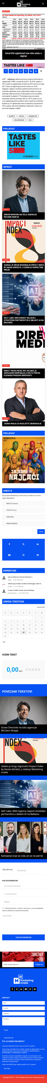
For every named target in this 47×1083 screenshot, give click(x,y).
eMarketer (11, 79)
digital (21, 116)
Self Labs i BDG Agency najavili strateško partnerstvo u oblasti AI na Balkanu (24, 320)
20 (23, 629)
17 (5, 629)
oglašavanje (19, 120)
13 (23, 625)
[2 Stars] (29, 669)
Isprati (6, 209)
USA (30, 120)
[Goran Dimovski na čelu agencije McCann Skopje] (23, 191)
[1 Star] (26, 669)
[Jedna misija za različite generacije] (23, 400)
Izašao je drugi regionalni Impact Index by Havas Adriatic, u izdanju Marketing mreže (24, 267)
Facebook (21, 870)
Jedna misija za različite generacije (23, 423)
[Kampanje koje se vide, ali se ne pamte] (23, 840)
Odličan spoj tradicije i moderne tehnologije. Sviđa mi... (25, 584)
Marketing (6, 11)
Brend (6, 418)
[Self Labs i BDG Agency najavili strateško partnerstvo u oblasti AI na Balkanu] (23, 295)
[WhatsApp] (16, 71)
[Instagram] (23, 555)
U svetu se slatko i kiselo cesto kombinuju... (21, 590)
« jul (3, 642)
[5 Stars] (38, 669)
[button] (25, 503)
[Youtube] (9, 555)
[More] (41, 71)
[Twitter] (23, 544)
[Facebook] (6, 71)
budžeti (12, 116)
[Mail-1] (38, 555)
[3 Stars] (32, 669)
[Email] (21, 71)
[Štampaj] (36, 71)
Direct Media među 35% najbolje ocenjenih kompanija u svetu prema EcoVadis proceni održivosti (22, 373)
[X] (11, 71)
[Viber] (26, 71)
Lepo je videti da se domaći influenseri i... (20, 577)
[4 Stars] (35, 669)
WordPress (8, 869)
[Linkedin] (31, 71)
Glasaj (41, 531)
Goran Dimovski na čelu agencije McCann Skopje (20, 215)
